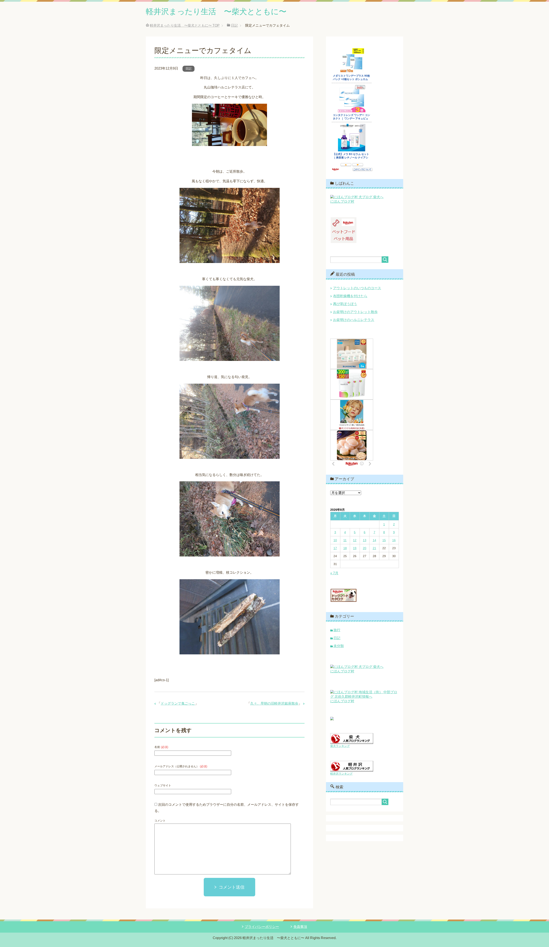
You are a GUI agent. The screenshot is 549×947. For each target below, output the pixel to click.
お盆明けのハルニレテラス (353, 320)
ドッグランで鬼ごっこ (178, 703)
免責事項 (300, 927)
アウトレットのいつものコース (357, 288)
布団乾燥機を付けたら (350, 296)
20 (364, 548)
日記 (189, 68)
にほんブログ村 (342, 201)
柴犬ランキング (340, 746)
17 (335, 548)
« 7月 (334, 573)
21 (374, 548)
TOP (185, 25)
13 (364, 540)
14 (374, 540)
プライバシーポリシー (262, 927)
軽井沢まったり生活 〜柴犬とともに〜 (216, 11)
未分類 (338, 646)
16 (394, 540)
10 (335, 540)
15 (384, 540)
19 (354, 548)
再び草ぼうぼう (345, 304)
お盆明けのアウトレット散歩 (355, 312)
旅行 (336, 630)
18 (345, 548)
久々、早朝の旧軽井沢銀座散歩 (274, 703)
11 (345, 540)
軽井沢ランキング (341, 773)
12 (354, 540)
